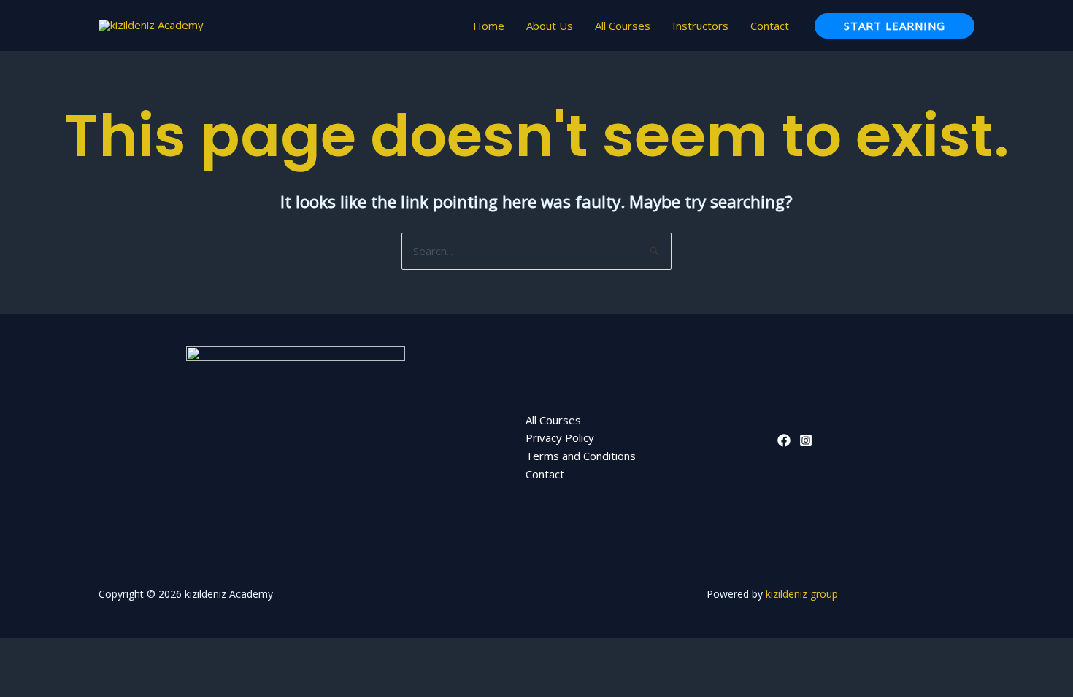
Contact (769, 25)
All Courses (622, 25)
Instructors (700, 25)
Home (488, 25)
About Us (549, 25)
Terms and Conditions (581, 455)
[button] (894, 26)
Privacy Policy (560, 437)
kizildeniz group (802, 594)
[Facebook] (784, 440)
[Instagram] (805, 440)
